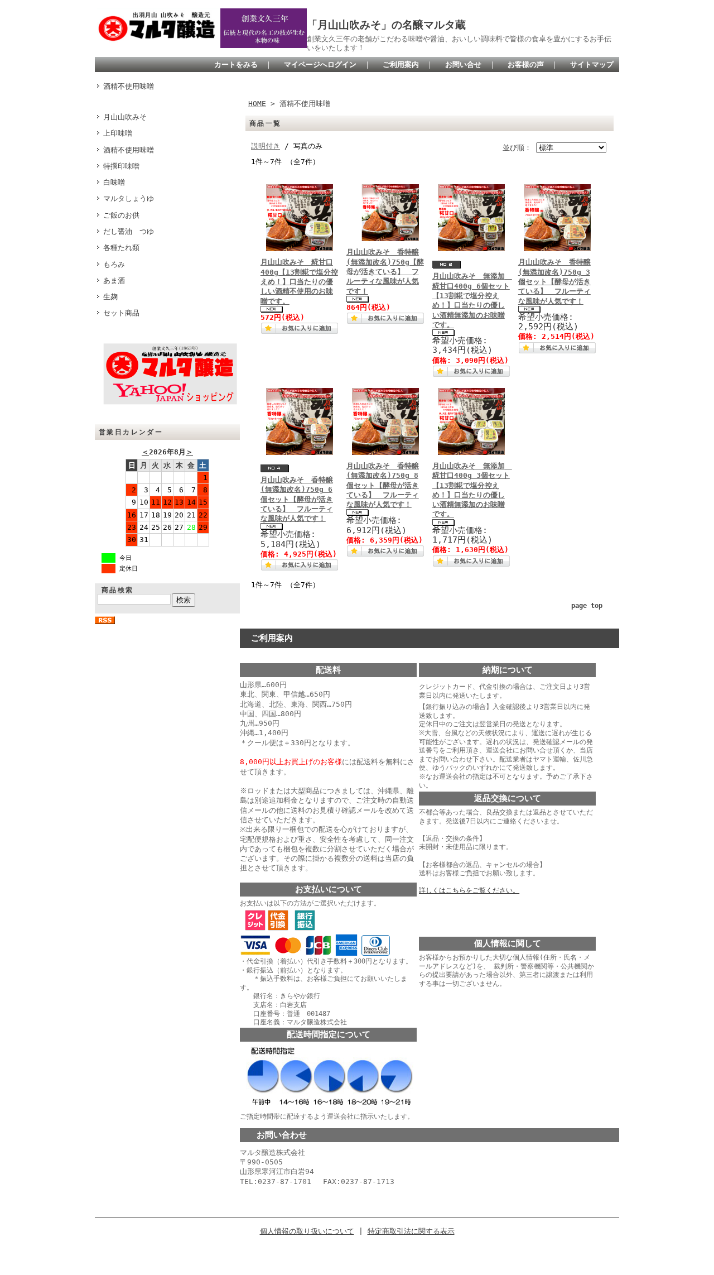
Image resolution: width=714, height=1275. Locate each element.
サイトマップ (592, 64)
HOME (257, 103)
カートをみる (236, 64)
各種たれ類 (121, 247)
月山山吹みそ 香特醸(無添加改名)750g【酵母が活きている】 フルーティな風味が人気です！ (385, 271)
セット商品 (121, 313)
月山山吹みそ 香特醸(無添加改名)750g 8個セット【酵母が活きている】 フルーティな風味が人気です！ (382, 485)
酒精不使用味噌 (128, 86)
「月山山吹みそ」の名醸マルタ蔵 (386, 24)
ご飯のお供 (121, 215)
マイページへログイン (320, 64)
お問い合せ (463, 64)
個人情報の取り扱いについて (307, 1231)
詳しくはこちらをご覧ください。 (469, 890)
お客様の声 (526, 64)
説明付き (265, 146)
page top (586, 606)
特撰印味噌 (121, 166)
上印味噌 (117, 133)
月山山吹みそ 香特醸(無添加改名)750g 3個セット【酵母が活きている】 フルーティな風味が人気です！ (554, 281)
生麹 (110, 297)
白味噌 (114, 182)
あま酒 (114, 280)
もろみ (114, 264)
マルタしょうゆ (128, 198)
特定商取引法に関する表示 (411, 1231)
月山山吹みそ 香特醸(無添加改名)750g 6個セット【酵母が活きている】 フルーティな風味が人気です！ (296, 499)
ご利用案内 (401, 64)
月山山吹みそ (125, 117)
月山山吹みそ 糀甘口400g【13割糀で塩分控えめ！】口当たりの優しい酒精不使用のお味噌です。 (299, 281)
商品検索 (118, 590)
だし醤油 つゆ (128, 231)
